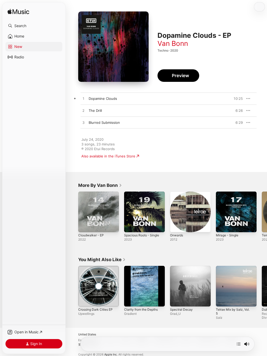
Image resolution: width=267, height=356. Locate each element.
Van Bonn (172, 43)
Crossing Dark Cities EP (95, 309)
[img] (18, 12)
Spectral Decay (181, 309)
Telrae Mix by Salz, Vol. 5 (233, 311)
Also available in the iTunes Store (108, 156)
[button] (34, 25)
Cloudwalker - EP (91, 235)
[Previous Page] (73, 212)
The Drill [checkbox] (95, 110)
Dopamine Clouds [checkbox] (103, 98)
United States (87, 334)
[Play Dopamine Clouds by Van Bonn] (83, 98)
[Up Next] (238, 344)
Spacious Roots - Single (141, 235)
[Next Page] (261, 212)
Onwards (176, 235)
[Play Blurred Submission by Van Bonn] (83, 122)
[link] (100, 185)
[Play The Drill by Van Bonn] (83, 110)
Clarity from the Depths (141, 309)
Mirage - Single (227, 235)
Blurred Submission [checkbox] (104, 122)
